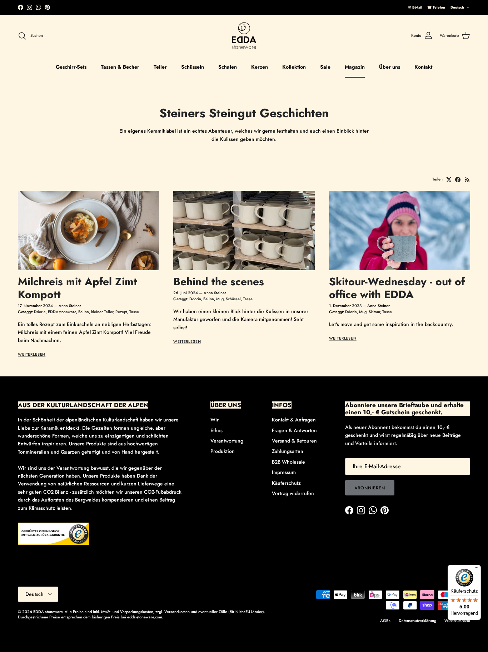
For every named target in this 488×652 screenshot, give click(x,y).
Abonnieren (369, 488)
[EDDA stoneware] (244, 35)
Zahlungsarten (287, 451)
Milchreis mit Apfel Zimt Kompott (77, 288)
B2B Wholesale (288, 461)
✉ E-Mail (415, 7)
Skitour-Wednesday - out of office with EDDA (397, 288)
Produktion (222, 451)
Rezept (121, 312)
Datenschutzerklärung (417, 620)
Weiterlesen (31, 354)
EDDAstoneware (62, 312)
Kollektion (294, 66)
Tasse (134, 312)
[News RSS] (467, 179)
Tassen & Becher (120, 66)
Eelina (83, 312)
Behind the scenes (218, 281)
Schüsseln (192, 66)
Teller (160, 66)
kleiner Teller (102, 312)
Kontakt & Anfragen (294, 419)
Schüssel (233, 299)
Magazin (355, 66)
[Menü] (476, 569)
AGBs (385, 620)
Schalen (227, 66)
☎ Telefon (436, 7)
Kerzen (259, 66)
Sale (325, 66)
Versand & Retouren (294, 440)
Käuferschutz (286, 482)
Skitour (374, 312)
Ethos (216, 430)
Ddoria (40, 312)
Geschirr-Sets (71, 66)
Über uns (389, 66)
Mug (220, 299)
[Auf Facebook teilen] (457, 179)
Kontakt (423, 66)
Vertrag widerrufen (293, 493)
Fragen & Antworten (294, 430)
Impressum (284, 472)
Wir (214, 419)
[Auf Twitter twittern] (449, 179)
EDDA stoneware (48, 611)
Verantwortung (226, 440)
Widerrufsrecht (457, 620)
